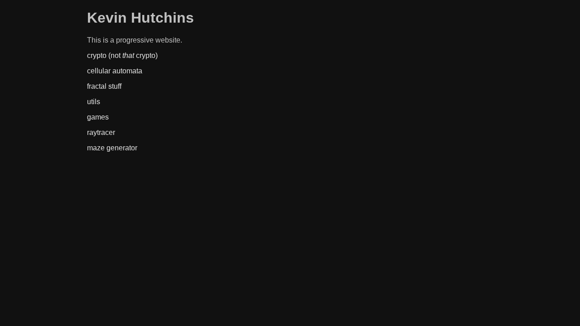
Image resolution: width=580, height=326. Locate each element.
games (98, 117)
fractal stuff (104, 86)
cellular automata (114, 71)
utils (93, 101)
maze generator (112, 148)
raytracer (101, 132)
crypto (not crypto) (122, 55)
